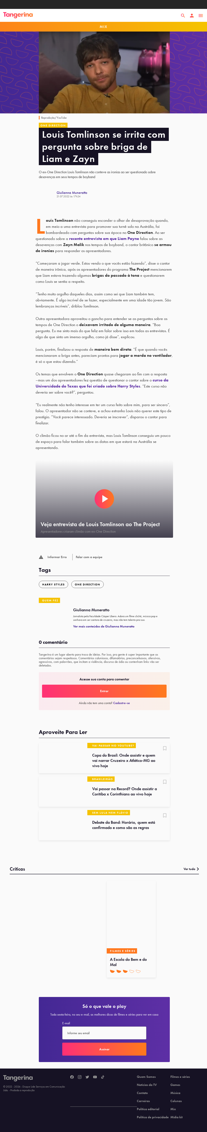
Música (175, 1093)
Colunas (176, 1101)
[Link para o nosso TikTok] (103, 1077)
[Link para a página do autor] (48, 194)
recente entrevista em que (104, 238)
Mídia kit (176, 1117)
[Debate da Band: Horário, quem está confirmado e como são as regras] (63, 825)
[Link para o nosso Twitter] (87, 1077)
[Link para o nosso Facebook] (72, 1077)
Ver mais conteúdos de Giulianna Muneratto (103, 626)
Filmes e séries (180, 1076)
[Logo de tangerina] (18, 15)
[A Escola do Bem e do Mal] (131, 917)
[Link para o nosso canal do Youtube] (95, 1077)
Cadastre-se (121, 703)
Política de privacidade (153, 1117)
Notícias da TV (147, 1085)
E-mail (66, 1023)
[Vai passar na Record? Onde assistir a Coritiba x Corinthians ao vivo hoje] (63, 791)
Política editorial (148, 1109)
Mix (173, 1109)
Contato (142, 1093)
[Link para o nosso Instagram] (79, 1077)
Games (175, 1085)
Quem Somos (146, 1076)
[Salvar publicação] (165, 748)
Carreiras (143, 1101)
